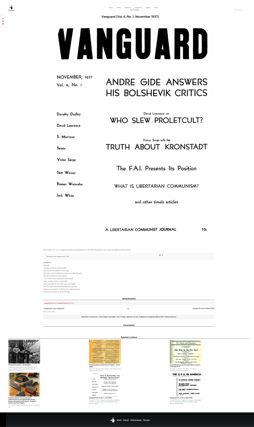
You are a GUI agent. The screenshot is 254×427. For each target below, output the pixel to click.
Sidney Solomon (170, 317)
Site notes (146, 420)
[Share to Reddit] (162, 255)
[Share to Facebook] (160, 255)
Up (128, 308)
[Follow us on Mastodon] (3, 18)
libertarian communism (90, 317)
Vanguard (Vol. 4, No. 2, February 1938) (203, 308)
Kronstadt (111, 317)
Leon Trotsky (121, 317)
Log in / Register (134, 10)
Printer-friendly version (49, 311)
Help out (126, 420)
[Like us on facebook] (3, 24)
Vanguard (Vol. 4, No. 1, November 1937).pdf (56, 303)
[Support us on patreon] (3, 21)
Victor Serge (103, 317)
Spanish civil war (132, 317)
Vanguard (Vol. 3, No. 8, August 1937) (54, 308)
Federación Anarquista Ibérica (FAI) (151, 317)
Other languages (135, 420)
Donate (119, 420)
